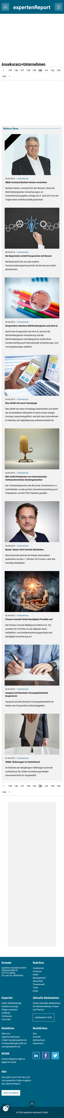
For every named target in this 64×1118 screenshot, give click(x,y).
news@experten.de (11, 1046)
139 (34, 70)
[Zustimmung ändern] (6, 1108)
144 (4, 76)
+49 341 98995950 (14, 975)
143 (58, 70)
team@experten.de (17, 1040)
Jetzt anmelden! (11, 1093)
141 (46, 70)
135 (10, 70)
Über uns (6, 1033)
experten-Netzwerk (11, 1037)
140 (40, 70)
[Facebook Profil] (45, 1055)
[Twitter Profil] (55, 1055)
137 (22, 70)
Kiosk (13, 1062)
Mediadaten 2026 (43, 1017)
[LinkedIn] (36, 1055)
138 (28, 70)
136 (16, 70)
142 (52, 70)
